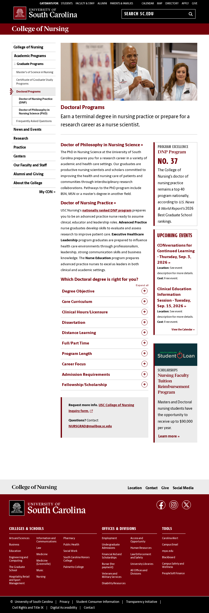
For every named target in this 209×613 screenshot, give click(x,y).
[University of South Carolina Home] (45, 13)
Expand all (142, 285)
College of (40, 29)
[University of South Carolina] (47, 508)
